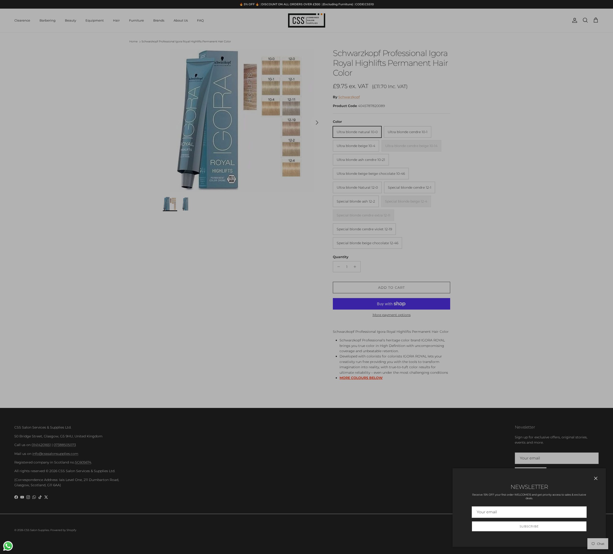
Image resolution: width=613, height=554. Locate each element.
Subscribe (529, 526)
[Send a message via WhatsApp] (8, 546)
